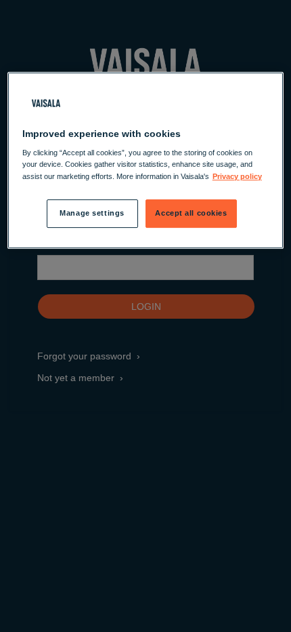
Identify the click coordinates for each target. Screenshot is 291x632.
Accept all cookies (191, 213)
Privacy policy (237, 176)
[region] (145, 160)
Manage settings (92, 213)
